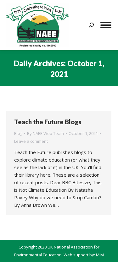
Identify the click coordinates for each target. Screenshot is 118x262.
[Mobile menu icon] (106, 25)
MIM (100, 255)
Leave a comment (31, 141)
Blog (18, 133)
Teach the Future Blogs (47, 122)
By (45, 133)
